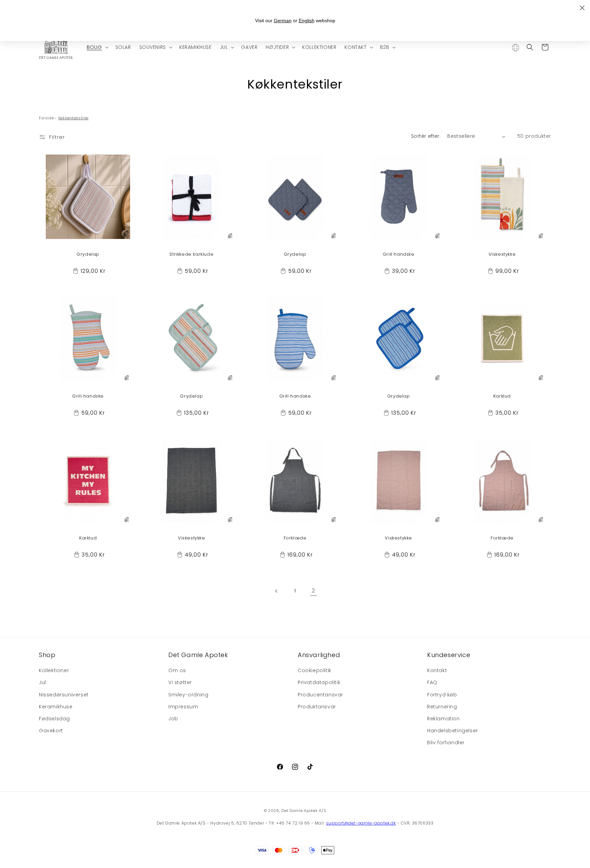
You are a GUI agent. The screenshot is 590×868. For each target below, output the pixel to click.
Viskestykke (502, 254)
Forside (46, 118)
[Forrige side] (276, 591)
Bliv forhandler (446, 742)
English (306, 20)
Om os (177, 670)
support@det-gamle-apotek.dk (361, 823)
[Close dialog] (582, 8)
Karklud (502, 396)
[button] (97, 47)
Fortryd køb (442, 694)
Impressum (183, 706)
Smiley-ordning (188, 694)
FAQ (432, 682)
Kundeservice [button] (448, 655)
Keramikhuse (56, 706)
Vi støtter (180, 682)
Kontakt (437, 670)
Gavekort (51, 730)
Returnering (442, 706)
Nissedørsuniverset (64, 694)
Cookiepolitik (315, 670)
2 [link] (313, 591)
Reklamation (443, 718)
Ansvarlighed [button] (319, 655)
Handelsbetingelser (452, 730)
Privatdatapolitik (319, 682)
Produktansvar (317, 706)
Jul (42, 682)
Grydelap (87, 254)
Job (173, 718)
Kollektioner (54, 670)
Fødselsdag (54, 718)
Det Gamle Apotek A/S (303, 810)
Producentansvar (320, 694)
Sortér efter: (425, 136)
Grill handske (399, 254)
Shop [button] (47, 655)
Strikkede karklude (191, 254)
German (283, 20)
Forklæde (295, 538)
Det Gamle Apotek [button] (198, 655)
